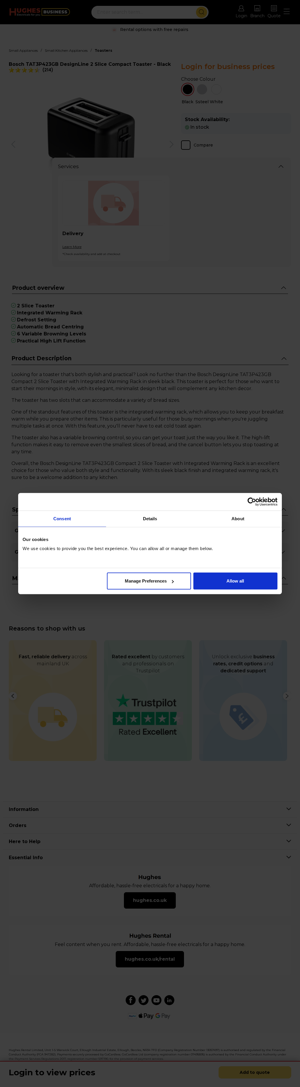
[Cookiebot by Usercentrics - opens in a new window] (251, 501)
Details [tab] (150, 518)
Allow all (235, 580)
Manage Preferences (146, 580)
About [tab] (237, 518)
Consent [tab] (62, 518)
